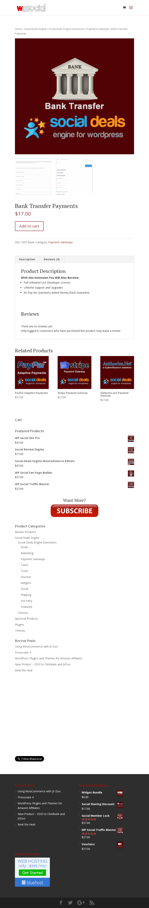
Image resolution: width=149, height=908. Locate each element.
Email (24, 547)
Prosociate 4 (23, 652)
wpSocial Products (26, 618)
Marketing (27, 553)
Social (24, 589)
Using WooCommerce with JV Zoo (36, 646)
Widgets (26, 583)
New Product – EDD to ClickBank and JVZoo (42, 664)
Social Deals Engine (35, 29)
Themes (23, 613)
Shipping (26, 595)
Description (27, 259)
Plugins (19, 624)
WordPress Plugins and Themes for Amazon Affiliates (48, 658)
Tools (24, 571)
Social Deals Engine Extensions (67, 29)
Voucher (26, 577)
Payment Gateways (98, 29)
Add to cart (29, 226)
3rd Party (26, 601)
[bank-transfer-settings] (33, 176)
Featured (26, 607)
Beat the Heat (24, 670)
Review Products (25, 532)
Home (18, 29)
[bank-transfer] (74, 176)
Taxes (24, 565)
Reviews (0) (52, 259)
